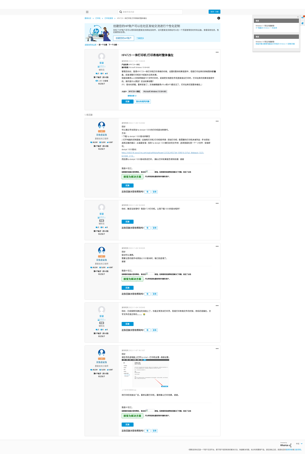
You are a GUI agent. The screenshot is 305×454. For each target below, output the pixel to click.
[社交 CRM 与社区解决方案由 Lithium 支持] (286, 445)
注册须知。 (298, 450)
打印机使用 (109, 18)
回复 (128, 101)
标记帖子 (101, 84)
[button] (217, 52)
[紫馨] (101, 56)
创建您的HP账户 (124, 38)
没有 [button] (155, 192)
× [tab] (298, 17)
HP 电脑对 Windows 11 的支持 (266, 28)
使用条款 (289, 450)
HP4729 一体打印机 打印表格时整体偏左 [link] (132, 18)
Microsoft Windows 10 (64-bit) (155, 91)
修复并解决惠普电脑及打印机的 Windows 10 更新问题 (275, 44)
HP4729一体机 (134, 91)
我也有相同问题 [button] (142, 101)
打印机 (97, 18)
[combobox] (150, 12)
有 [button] (147, 192)
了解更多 (140, 38)
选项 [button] (218, 18)
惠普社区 (88, 18)
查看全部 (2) (132, 96)
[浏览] (87, 12)
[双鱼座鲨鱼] (101, 125)
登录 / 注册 (215, 12)
